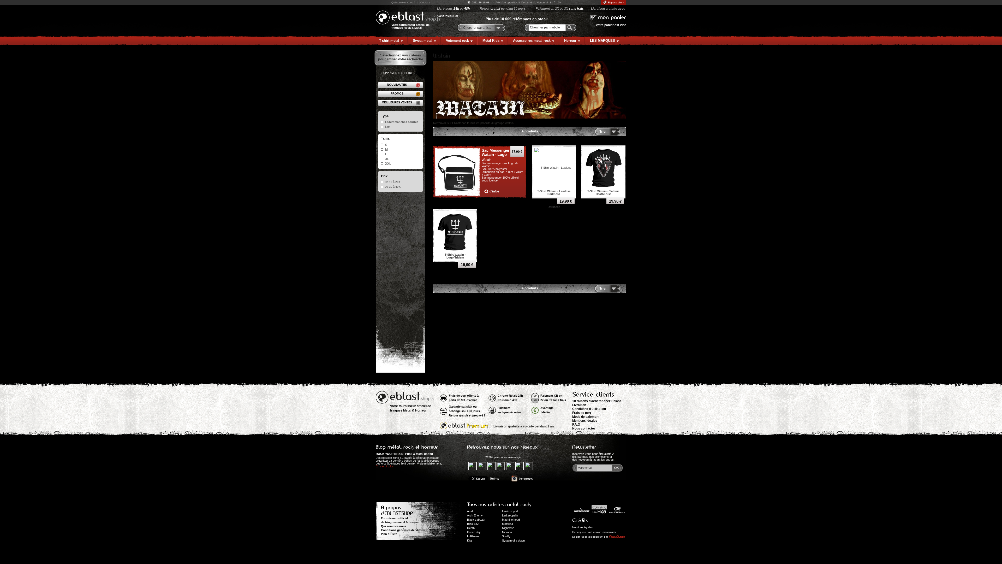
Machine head (511, 519)
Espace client (616, 2)
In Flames (473, 536)
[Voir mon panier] (607, 17)
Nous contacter (583, 428)
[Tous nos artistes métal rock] (499, 504)
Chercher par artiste (477, 28)
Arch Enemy (475, 515)
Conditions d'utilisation (589, 409)
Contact (425, 2)
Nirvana (507, 532)
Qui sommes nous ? (403, 2)
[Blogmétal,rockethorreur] (407, 447)
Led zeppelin (510, 515)
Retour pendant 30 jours (503, 8)
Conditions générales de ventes (403, 530)
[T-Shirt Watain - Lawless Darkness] (553, 187)
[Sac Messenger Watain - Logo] (457, 172)
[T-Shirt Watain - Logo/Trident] (455, 231)
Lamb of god (510, 511)
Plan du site (389, 534)
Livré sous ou (453, 8)
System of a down (513, 540)
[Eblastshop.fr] (408, 17)
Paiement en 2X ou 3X (560, 8)
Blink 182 (473, 523)
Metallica (507, 523)
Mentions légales (584, 420)
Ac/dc (470, 511)
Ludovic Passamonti (604, 532)
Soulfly (506, 536)
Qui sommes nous (393, 526)
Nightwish (508, 528)
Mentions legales (582, 527)
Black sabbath (476, 519)
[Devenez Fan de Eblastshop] (475, 457)
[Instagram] (522, 478)
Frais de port (581, 413)
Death (471, 528)
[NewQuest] (617, 536)
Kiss (470, 540)
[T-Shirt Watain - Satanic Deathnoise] (603, 167)
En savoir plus (385, 466)
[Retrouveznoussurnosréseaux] (502, 447)
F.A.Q (576, 424)
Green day (474, 532)
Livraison (579, 405)
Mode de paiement (585, 417)
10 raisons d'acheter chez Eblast (596, 401)
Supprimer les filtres (398, 73)
